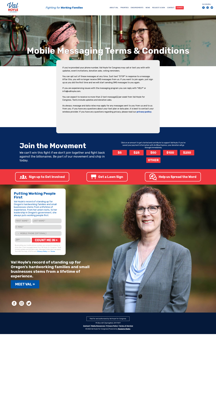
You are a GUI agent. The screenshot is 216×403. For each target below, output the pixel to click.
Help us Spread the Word (177, 177)
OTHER (153, 160)
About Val (114, 8)
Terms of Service (126, 326)
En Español (206, 4)
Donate (180, 8)
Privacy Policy (42, 251)
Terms (52, 251)
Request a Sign (158, 8)
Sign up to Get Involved (47, 177)
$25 (137, 152)
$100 (170, 152)
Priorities (124, 8)
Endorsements (137, 8)
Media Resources (98, 326)
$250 (187, 152)
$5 (120, 152)
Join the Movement (53, 146)
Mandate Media (124, 329)
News (148, 8)
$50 (153, 152)
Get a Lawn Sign (110, 177)
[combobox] (17, 233)
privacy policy (144, 112)
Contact (170, 8)
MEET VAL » (25, 284)
